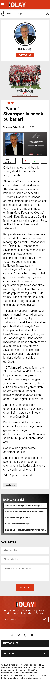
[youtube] (32, 635)
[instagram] (25, 635)
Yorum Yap (25, 587)
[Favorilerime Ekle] (44, 161)
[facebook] (12, 635)
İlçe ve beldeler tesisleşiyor (18, 524)
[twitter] (18, 635)
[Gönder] (45, 619)
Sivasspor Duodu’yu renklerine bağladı (23, 505)
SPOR (10, 103)
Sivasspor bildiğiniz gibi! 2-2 (18, 518)
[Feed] (38, 635)
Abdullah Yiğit (10, 485)
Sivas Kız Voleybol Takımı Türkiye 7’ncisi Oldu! (24, 511)
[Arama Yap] (40, 13)
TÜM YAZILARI (25, 55)
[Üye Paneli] (46, 13)
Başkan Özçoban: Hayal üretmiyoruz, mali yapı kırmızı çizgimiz (25, 530)
